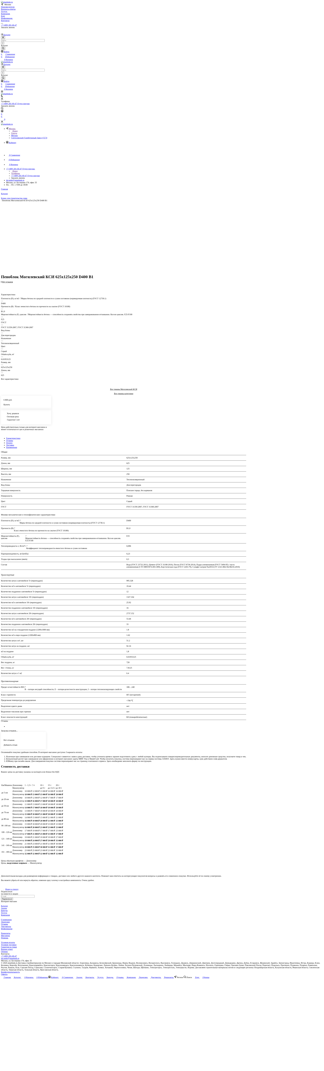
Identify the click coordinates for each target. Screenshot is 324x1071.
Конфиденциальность (10, 972)
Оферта (4, 974)
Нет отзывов (7, 282)
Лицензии (5, 922)
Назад (15, 131)
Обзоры (4, 951)
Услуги (4, 913)
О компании (6, 920)
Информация (6, 929)
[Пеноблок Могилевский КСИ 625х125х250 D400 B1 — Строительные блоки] (121, 237)
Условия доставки (8, 945)
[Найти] (3, 48)
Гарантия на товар (9, 947)
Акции (4, 908)
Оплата (9, 443)
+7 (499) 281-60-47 (9, 25)
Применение (11, 447)
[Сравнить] (2, 286)
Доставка (10, 445)
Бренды (4, 910)
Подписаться (7, 899)
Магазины (5, 936)
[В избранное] (2, 283)
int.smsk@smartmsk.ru (15, 180)
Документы (6, 926)
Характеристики (13, 438)
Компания (5, 915)
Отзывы (9, 440)
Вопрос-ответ (7, 949)
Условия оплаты (8, 942)
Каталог (4, 906)
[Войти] (2, 111)
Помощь (4, 938)
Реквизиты (5, 933)
